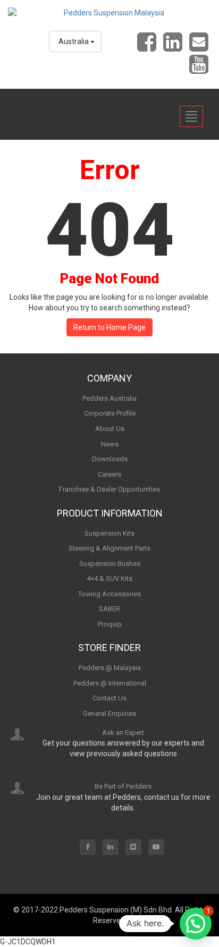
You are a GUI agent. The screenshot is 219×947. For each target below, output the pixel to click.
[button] (196, 924)
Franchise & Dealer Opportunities (109, 489)
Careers (109, 474)
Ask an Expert (123, 733)
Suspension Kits (109, 533)
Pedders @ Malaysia (110, 668)
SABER (109, 609)
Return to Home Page (109, 327)
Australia (74, 41)
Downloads (110, 459)
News (110, 444)
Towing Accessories (109, 594)
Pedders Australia (109, 398)
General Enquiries (109, 713)
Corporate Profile (110, 413)
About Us (109, 429)
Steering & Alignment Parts (109, 548)
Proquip (110, 624)
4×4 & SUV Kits (109, 578)
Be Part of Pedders (123, 786)
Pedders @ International (109, 683)
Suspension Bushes (109, 564)
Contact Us (109, 698)
